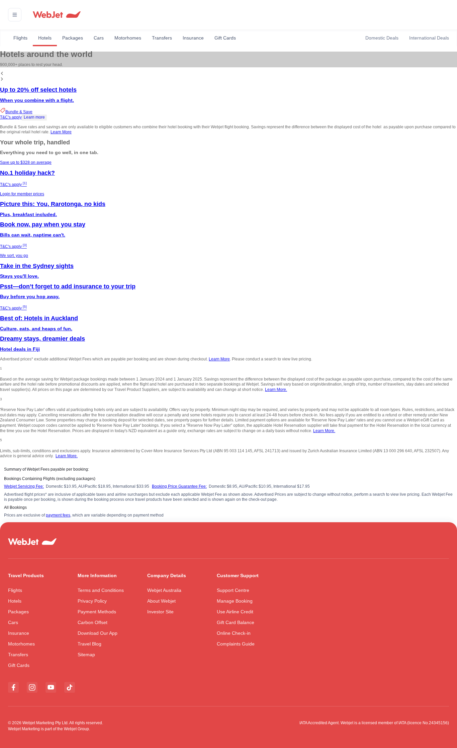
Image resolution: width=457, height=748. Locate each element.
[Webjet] (56, 15)
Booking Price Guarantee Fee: (179, 486)
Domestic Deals (381, 38)
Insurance (193, 38)
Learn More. (276, 389)
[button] (14, 14)
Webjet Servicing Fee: (24, 486)
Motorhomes (127, 38)
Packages (72, 38)
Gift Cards (225, 38)
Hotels (45, 38)
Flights (20, 38)
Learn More (61, 132)
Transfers (162, 38)
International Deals (429, 38)
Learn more (34, 117)
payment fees (58, 515)
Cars (99, 38)
